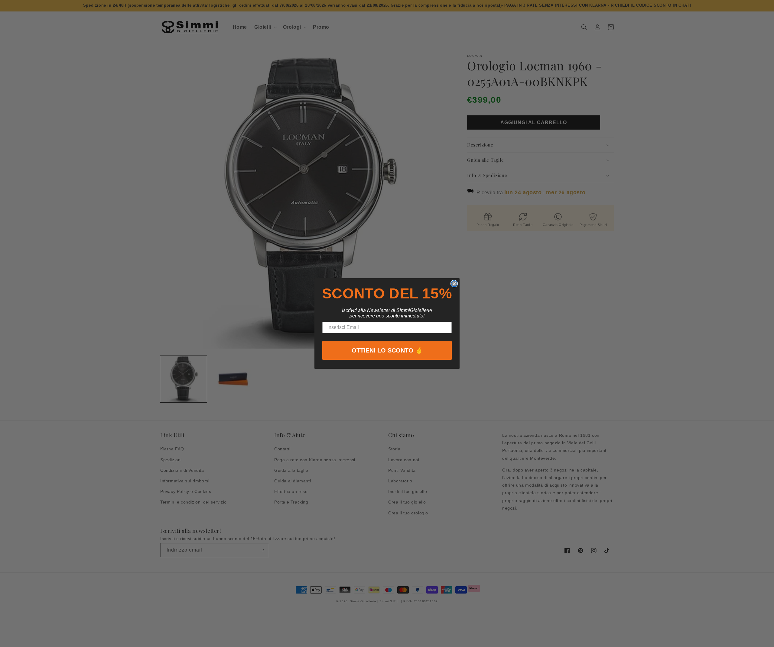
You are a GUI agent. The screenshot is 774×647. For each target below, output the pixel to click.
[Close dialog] (454, 284)
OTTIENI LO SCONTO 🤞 (387, 350)
